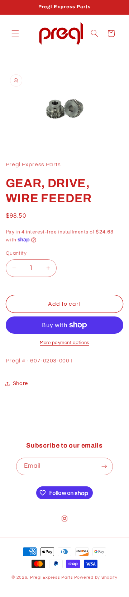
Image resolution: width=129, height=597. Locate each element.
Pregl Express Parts (51, 577)
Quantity (16, 253)
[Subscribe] (104, 466)
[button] (15, 33)
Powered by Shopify (96, 577)
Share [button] (20, 383)
